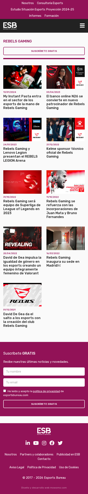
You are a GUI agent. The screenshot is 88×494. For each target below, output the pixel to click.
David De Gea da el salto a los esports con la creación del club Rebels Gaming (22, 320)
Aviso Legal (16, 467)
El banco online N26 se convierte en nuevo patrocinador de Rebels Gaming (65, 102)
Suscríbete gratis (44, 51)
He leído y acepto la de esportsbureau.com (33, 393)
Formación (52, 16)
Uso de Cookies (69, 467)
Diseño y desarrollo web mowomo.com (44, 487)
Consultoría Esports (50, 3)
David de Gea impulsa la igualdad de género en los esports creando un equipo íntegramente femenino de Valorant (22, 265)
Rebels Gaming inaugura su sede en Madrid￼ (62, 261)
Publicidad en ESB (68, 454)
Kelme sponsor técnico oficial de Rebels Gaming (64, 152)
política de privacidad (46, 391)
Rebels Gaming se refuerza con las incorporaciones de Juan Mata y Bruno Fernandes (62, 209)
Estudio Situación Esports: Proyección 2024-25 (42, 9)
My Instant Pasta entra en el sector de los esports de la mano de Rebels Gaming (22, 102)
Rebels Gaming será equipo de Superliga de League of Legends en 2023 (22, 207)
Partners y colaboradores (36, 454)
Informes (35, 16)
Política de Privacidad (41, 467)
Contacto (44, 459)
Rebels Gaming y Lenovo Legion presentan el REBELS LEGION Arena (20, 154)
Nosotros (28, 3)
